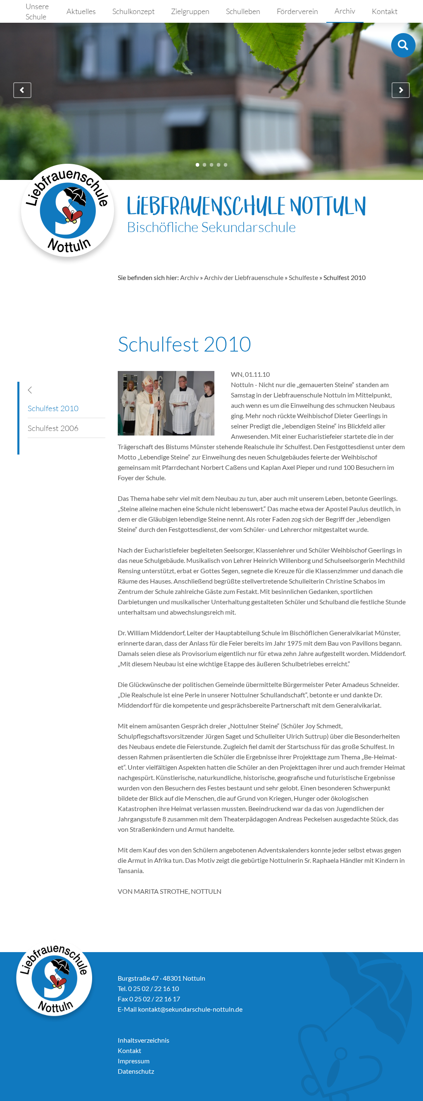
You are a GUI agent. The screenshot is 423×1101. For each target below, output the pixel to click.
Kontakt (384, 11)
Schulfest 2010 (53, 408)
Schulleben (243, 11)
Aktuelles (81, 11)
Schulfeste (303, 277)
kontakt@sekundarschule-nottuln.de (190, 1009)
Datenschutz (136, 1071)
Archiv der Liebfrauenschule (243, 277)
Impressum (134, 1061)
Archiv (345, 10)
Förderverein (297, 11)
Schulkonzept (133, 11)
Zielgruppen (190, 11)
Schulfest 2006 (53, 428)
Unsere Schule (37, 11)
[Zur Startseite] (68, 214)
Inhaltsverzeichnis (143, 1040)
